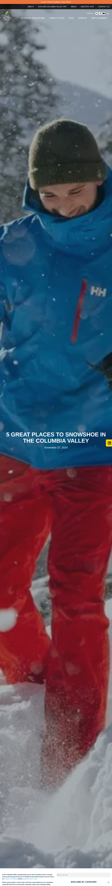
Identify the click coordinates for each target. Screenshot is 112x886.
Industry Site (87, 7)
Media (73, 7)
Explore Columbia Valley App (52, 7)
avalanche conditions (11, 879)
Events (82, 18)
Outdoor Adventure (33, 18)
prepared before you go (30, 879)
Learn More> (66, 2)
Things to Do (56, 18)
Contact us (103, 7)
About (31, 7)
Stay (71, 18)
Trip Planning (99, 18)
